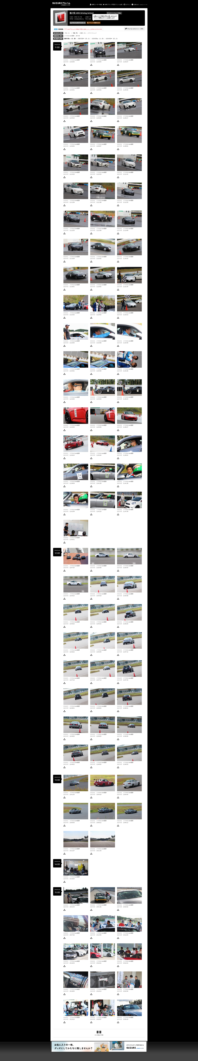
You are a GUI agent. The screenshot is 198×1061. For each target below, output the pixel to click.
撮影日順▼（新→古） (84, 38)
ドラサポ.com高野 (69, 36)
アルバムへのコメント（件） (134, 28)
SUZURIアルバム (61, 4)
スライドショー (92, 33)
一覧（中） (75, 33)
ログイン (127, 4)
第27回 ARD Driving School (82, 13)
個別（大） (83, 33)
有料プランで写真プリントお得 (113, 4)
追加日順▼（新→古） (112, 38)
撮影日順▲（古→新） (70, 38)
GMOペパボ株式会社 (144, 5)
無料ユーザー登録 (97, 4)
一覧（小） (67, 33)
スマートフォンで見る (114, 13)
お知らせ (136, 4)
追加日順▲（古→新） (98, 38)
